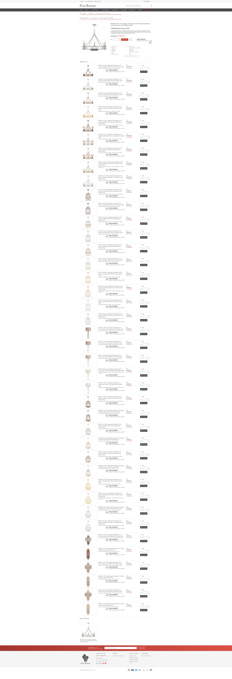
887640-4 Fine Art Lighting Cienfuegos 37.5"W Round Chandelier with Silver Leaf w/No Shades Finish (88, 640)
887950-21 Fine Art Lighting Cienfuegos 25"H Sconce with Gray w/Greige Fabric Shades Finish (110, 342)
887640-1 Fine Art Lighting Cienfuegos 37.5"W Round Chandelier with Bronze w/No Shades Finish (111, 66)
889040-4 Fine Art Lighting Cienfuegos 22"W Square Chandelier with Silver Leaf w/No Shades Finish (111, 507)
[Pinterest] (103, 663)
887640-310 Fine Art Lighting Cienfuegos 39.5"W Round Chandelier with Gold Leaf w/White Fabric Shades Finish (110, 163)
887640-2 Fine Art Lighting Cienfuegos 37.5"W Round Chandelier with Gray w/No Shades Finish (110, 79)
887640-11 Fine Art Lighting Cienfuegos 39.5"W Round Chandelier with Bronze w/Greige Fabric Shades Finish (110, 122)
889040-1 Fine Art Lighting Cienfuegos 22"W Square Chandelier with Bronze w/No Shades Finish (111, 411)
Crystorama (123, 9)
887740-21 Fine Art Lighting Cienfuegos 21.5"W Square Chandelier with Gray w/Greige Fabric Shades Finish (110, 218)
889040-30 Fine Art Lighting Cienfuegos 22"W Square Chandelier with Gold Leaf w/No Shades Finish (110, 481)
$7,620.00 (121, 36)
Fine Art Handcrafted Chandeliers (103, 13)
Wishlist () (147, 1)
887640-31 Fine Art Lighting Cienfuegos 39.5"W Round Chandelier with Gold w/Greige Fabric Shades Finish (110, 149)
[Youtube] (105, 663)
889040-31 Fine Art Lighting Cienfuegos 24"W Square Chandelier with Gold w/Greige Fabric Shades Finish (109, 453)
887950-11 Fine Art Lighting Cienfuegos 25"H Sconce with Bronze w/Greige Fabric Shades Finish (110, 328)
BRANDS (139, 9)
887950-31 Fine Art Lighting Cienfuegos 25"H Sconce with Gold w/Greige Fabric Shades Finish (110, 355)
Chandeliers (91, 13)
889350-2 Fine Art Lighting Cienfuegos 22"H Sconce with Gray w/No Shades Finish (111, 576)
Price (127, 65)
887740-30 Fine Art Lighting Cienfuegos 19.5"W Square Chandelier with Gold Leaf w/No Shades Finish (110, 274)
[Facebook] (98, 663)
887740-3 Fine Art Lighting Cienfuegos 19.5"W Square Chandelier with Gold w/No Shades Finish (110, 259)
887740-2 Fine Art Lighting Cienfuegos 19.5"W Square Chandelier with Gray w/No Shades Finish (110, 231)
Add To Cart (144, 71)
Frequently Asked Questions (118, 655)
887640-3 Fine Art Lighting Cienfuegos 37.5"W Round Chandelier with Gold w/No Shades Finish (110, 93)
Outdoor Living (94, 9)
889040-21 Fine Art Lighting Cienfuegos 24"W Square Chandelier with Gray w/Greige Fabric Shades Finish (109, 425)
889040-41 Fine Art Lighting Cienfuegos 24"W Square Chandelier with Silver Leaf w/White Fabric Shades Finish (110, 522)
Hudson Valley (115, 9)
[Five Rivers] (88, 5)
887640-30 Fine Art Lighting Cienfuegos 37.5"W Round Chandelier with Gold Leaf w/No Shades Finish (110, 108)
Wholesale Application (146, 655)
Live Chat (98, 1)
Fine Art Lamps (94, 17)
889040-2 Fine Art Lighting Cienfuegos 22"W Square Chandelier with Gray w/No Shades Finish (111, 438)
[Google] (101, 663)
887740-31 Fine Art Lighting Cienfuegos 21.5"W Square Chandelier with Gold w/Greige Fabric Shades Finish (110, 246)
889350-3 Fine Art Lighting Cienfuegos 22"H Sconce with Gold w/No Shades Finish (111, 604)
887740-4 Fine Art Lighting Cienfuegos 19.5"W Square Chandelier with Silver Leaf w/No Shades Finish (110, 301)
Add (143, 65)
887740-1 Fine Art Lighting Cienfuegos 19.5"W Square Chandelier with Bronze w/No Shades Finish (111, 204)
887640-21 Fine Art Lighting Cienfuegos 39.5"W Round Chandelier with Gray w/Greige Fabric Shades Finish (111, 136)
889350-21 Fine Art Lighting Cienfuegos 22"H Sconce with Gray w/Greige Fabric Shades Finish (110, 563)
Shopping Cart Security (133, 659)
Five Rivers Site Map (133, 657)
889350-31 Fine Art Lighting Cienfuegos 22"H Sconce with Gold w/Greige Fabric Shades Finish (110, 590)
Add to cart (125, 39)
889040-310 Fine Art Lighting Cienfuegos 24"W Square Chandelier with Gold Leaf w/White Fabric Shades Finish (110, 494)
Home (81, 9)
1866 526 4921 (91, 1)
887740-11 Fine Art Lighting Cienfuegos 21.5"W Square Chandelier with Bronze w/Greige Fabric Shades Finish (110, 191)
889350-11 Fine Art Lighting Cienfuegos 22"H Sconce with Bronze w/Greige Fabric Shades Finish (110, 535)
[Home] (80, 13)
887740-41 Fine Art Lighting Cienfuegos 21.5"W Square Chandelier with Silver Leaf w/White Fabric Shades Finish (110, 315)
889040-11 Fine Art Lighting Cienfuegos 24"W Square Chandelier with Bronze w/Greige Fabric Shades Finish (110, 398)
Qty (111, 39)
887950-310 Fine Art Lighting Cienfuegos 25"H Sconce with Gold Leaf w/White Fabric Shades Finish (111, 369)
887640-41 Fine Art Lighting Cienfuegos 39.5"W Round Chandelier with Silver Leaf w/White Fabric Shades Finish (110, 177)
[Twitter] (97, 663)
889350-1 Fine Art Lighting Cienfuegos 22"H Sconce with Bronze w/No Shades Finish (111, 549)
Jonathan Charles (105, 9)
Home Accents (132, 9)
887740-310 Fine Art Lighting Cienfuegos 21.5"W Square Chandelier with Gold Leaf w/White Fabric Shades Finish (110, 287)
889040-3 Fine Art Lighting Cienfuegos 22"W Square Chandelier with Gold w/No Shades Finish (111, 466)
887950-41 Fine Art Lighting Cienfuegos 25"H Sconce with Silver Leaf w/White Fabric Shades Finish (110, 384)
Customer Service (148, 9)
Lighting (87, 9)
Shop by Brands (86, 17)
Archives (115, 653)
